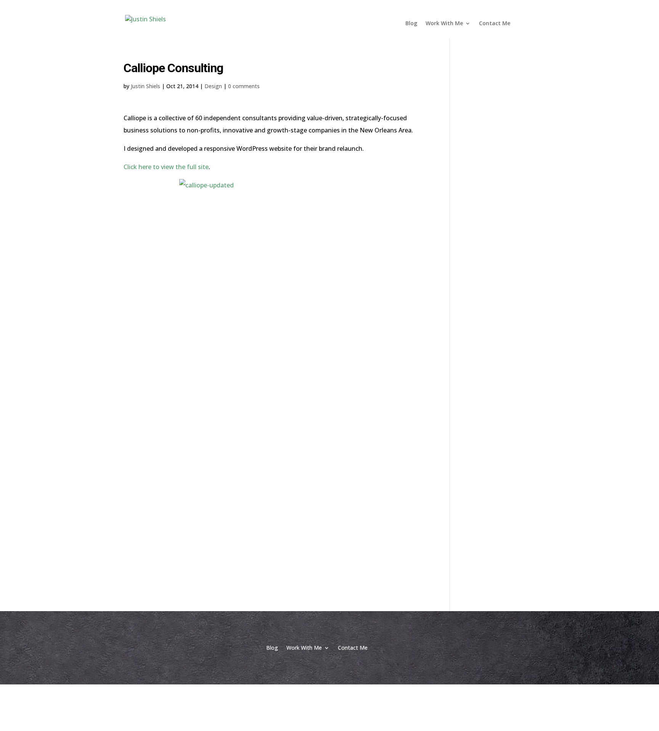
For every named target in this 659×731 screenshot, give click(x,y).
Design (213, 86)
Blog (411, 24)
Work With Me (444, 24)
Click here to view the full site (166, 167)
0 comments (244, 86)
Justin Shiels (145, 86)
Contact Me (494, 24)
